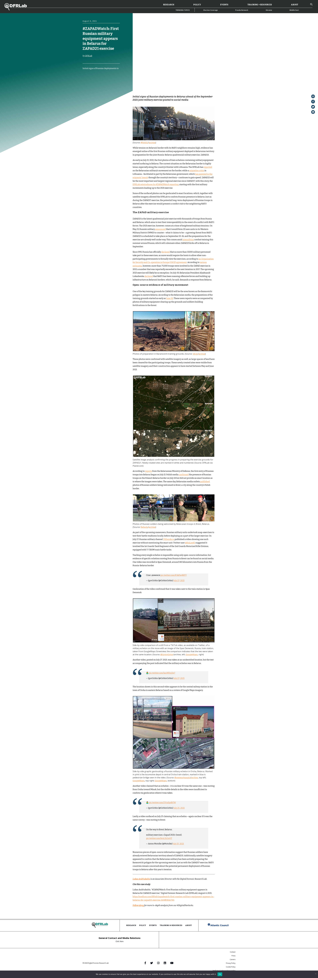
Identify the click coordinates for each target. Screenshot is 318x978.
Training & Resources (171, 925)
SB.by (195, 353)
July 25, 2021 (179, 808)
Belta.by (144, 527)
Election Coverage (210, 10)
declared (165, 252)
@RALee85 (190, 543)
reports (148, 471)
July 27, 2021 (179, 580)
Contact (232, 952)
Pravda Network (241, 10)
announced (160, 229)
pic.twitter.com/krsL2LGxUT (159, 838)
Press (233, 956)
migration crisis (196, 170)
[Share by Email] (313, 96)
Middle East (294, 10)
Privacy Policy (230, 963)
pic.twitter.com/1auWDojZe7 (162, 673)
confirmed (184, 474)
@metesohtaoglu (182, 777)
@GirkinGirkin (166, 654)
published (205, 481)
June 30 (169, 298)
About (294, 4)
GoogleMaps (192, 654)
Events (224, 4)
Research (168, 4)
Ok (220, 974)
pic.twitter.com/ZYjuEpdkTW (162, 802)
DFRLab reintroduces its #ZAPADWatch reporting (156, 184)
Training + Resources (259, 4)
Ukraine (269, 10)
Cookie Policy (230, 967)
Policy (197, 4)
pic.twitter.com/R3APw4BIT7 (173, 575)
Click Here (119, 941)
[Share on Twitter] (313, 107)
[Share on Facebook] (313, 101)
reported (208, 167)
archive (152, 142)
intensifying (188, 239)
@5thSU (144, 142)
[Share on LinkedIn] (313, 112)
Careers (232, 959)
